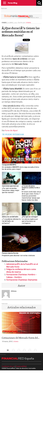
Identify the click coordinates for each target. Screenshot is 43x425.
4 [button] (24, 350)
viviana (28, 22)
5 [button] (30, 350)
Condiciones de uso (8, 366)
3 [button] (19, 350)
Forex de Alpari (11, 130)
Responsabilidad (21, 366)
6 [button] (35, 350)
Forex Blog (12, 3)
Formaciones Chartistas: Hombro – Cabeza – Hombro (21, 275)
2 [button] (13, 350)
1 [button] (8, 350)
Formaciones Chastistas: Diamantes (21, 280)
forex (4, 22)
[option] (21, 328)
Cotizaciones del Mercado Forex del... (20, 338)
